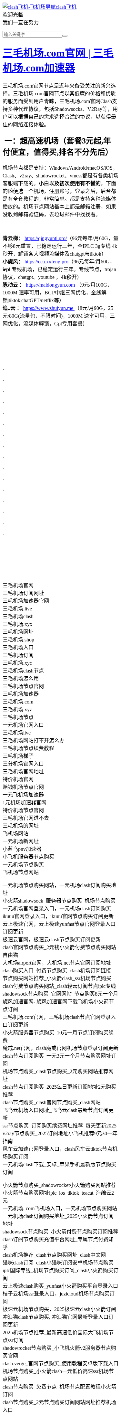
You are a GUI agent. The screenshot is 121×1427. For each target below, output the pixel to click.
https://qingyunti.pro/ (46, 238)
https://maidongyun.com (50, 285)
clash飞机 (66, 7)
